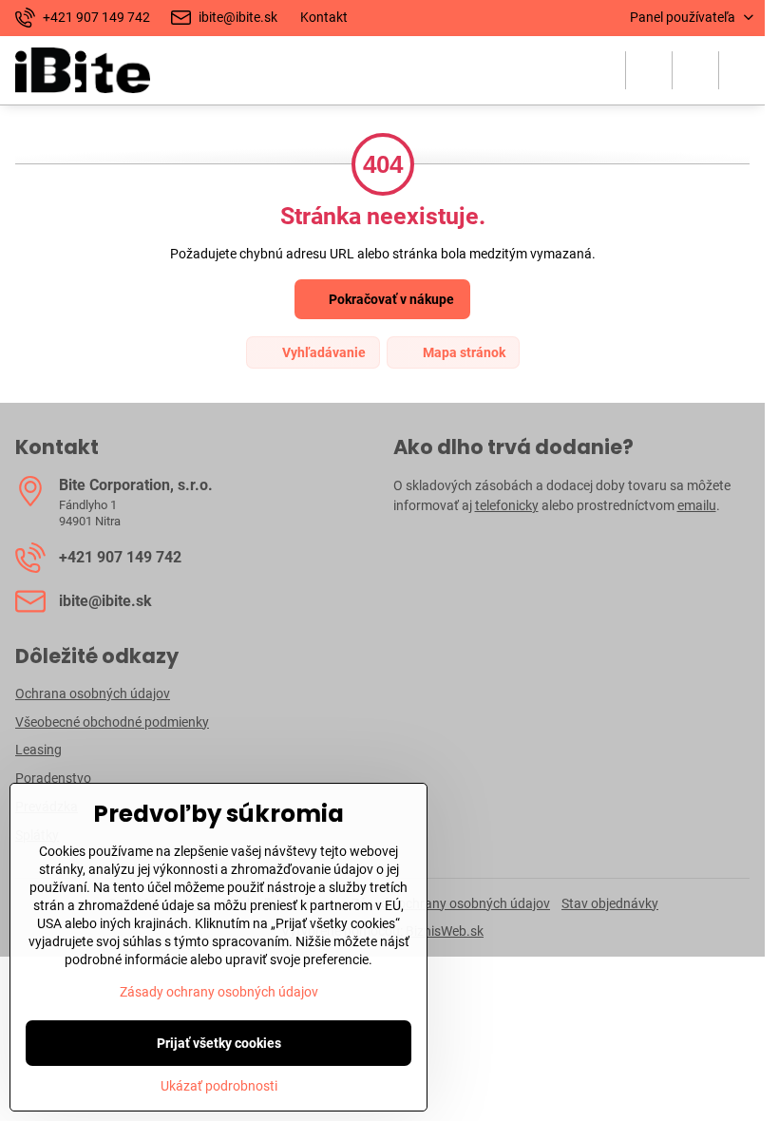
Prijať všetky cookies (219, 1043)
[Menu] (742, 70)
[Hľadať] (649, 70)
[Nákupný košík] (695, 70)
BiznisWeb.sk (445, 931)
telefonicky (507, 505)
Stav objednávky (609, 903)
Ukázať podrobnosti (219, 1085)
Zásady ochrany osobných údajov (451, 903)
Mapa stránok (462, 352)
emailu (696, 505)
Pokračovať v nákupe (390, 299)
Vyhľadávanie (322, 352)
